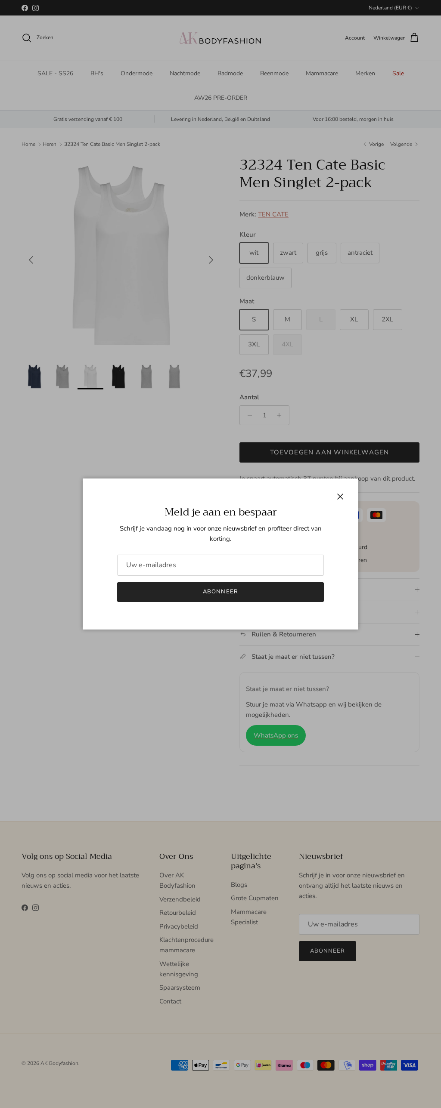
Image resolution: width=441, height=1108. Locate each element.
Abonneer (220, 592)
